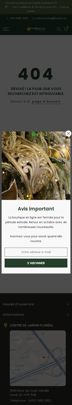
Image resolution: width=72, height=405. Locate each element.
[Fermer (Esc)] (68, 133)
